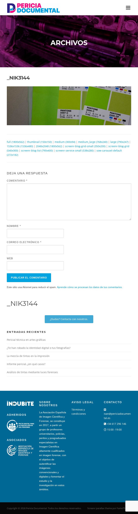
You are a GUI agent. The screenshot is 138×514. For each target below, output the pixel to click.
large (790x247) (119, 142)
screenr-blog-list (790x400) (37, 150)
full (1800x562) (15, 142)
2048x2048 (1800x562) (49, 146)
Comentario (17, 180)
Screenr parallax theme (99, 508)
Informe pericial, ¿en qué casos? (26, 364)
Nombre (14, 226)
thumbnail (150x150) (39, 142)
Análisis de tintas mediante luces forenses (32, 372)
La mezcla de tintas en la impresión (28, 356)
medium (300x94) (65, 142)
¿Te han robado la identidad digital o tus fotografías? (38, 348)
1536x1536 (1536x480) (20, 146)
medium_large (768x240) (92, 142)
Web (10, 258)
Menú (128, 7)
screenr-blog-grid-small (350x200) (85, 146)
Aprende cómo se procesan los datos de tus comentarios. (90, 287)
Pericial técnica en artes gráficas (26, 339)
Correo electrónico (24, 242)
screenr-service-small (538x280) (75, 150)
